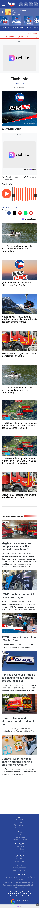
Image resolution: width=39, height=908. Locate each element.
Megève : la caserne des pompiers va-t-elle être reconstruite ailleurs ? (16, 546)
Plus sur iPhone (19, 868)
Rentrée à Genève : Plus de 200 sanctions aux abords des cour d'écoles (18, 677)
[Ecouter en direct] (26, 4)
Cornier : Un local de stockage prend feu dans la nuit (18, 721)
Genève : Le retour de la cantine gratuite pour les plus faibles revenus (17, 761)
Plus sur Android (19, 870)
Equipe (19, 822)
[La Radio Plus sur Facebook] (10, 893)
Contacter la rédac (19, 839)
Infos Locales (19, 837)
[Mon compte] (36, 4)
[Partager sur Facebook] (8, 214)
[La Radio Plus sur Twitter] (16, 893)
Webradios (19, 861)
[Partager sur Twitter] (13, 214)
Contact (19, 820)
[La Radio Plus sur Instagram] (28, 893)
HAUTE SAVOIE (8, 37)
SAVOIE (20, 37)
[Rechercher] (31, 4)
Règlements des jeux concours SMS (19, 882)
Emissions (19, 849)
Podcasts (19, 858)
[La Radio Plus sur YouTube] (22, 893)
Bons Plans (17, 28)
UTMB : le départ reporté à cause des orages (18, 596)
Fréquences (19, 827)
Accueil (5, 28)
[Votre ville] (21, 4)
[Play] (3, 12)
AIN (28, 37)
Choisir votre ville (32, 33)
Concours (20, 851)
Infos (28, 28)
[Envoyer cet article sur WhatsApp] (25, 214)
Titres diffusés (19, 825)
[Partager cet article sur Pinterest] (19, 214)
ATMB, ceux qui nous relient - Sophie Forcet (19, 639)
